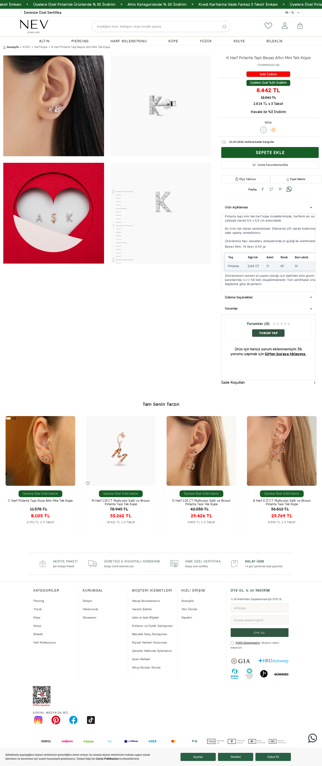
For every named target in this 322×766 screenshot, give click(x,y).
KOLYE (239, 41)
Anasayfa (13, 47)
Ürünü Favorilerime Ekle (273, 165)
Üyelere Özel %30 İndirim (268, 83)
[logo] (33, 26)
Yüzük (38, 609)
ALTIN (44, 41)
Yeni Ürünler (189, 609)
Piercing (39, 601)
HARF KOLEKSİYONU (129, 41)
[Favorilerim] (268, 26)
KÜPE (173, 41)
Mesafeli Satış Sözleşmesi (149, 634)
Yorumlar (231, 308)
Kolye (37, 626)
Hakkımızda (90, 609)
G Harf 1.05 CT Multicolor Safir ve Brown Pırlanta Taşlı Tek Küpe (282, 502)
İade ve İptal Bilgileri (145, 617)
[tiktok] (90, 720)
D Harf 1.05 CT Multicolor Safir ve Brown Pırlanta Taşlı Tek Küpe (121, 502)
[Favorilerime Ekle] (7, 483)
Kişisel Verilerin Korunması (149, 642)
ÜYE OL (259, 632)
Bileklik (38, 634)
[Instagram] (38, 720)
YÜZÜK (206, 41)
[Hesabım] (285, 26)
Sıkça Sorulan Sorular (146, 667)
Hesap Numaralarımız (146, 601)
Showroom (90, 617)
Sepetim (186, 617)
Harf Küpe (40, 47)
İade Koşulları (233, 382)
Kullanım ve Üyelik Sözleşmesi (152, 626)
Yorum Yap (268, 333)
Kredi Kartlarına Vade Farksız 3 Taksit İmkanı (201, 4)
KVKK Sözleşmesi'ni (248, 642)
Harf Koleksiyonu (45, 642)
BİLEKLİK (275, 41)
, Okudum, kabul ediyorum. (255, 645)
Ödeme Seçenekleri (239, 297)
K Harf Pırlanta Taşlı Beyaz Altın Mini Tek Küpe (80, 47)
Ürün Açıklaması (236, 207)
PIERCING (80, 41)
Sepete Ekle (270, 152)
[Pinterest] (55, 720)
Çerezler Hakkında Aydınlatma (152, 651)
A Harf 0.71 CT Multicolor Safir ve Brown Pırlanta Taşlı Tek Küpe (201, 502)
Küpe (37, 617)
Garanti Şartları (142, 609)
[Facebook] (73, 720)
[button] (6, 473)
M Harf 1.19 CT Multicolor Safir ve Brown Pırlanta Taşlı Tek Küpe (40, 502)
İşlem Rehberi (141, 659)
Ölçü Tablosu (247, 179)
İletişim (87, 601)
